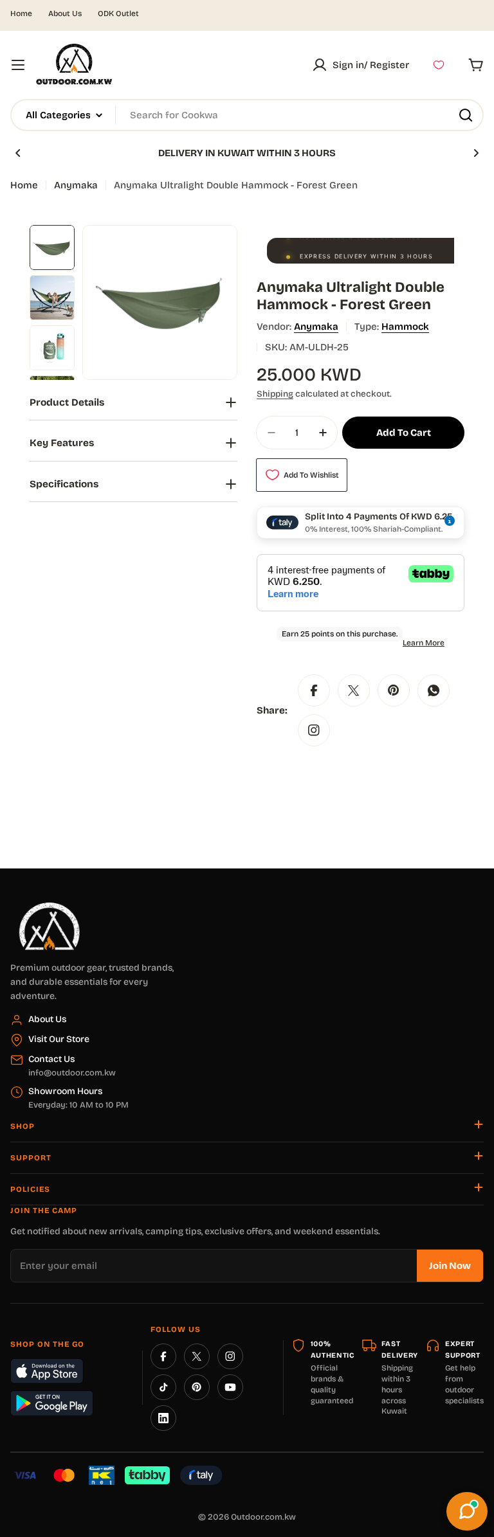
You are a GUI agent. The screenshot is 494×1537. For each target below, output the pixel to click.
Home (21, 13)
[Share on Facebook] (314, 690)
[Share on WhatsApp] (433, 690)
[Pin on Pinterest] (394, 690)
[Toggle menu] (18, 65)
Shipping (275, 393)
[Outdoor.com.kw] (48, 907)
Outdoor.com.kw (263, 1517)
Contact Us (51, 1059)
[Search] (465, 115)
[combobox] (247, 115)
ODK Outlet (118, 13)
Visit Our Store (58, 1039)
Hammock (405, 326)
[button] (18, 153)
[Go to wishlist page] (439, 65)
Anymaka (76, 185)
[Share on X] (354, 690)
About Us (65, 13)
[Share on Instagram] (314, 730)
